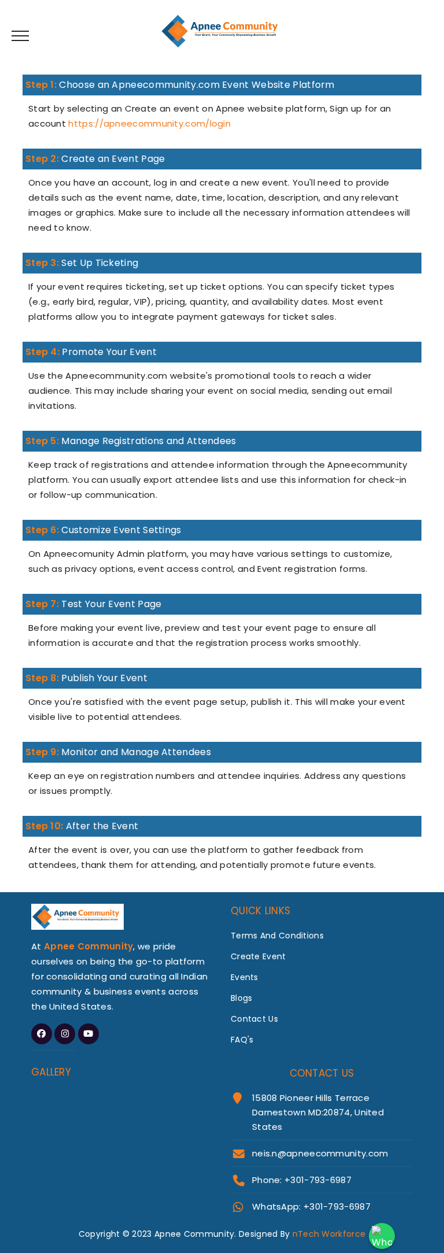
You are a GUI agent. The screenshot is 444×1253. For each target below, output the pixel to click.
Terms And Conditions (277, 935)
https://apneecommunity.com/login (149, 123)
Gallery (51, 1072)
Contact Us (254, 1019)
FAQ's (242, 1039)
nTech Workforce (329, 1234)
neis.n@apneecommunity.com (320, 1153)
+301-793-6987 (337, 1206)
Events (244, 977)
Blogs (242, 998)
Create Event (258, 956)
